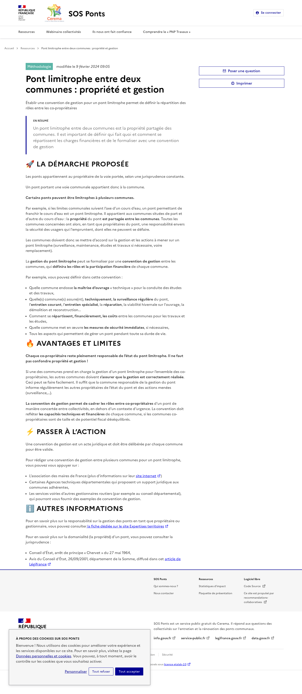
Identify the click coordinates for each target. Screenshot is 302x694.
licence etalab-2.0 (175, 664)
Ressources (26, 32)
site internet (146, 475)
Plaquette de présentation (215, 593)
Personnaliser (76, 671)
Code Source (255, 586)
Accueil (9, 48)
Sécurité (167, 655)
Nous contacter (164, 593)
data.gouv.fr (261, 638)
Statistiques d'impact (212, 586)
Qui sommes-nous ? (166, 586)
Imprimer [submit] (244, 83)
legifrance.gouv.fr (228, 638)
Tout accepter (129, 671)
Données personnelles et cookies (43, 656)
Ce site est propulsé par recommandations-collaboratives (259, 597)
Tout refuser (101, 671)
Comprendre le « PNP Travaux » (166, 32)
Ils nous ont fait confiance (112, 32)
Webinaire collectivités (63, 32)
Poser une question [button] (244, 71)
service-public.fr (193, 638)
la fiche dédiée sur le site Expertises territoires (125, 526)
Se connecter (271, 12)
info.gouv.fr (162, 638)
